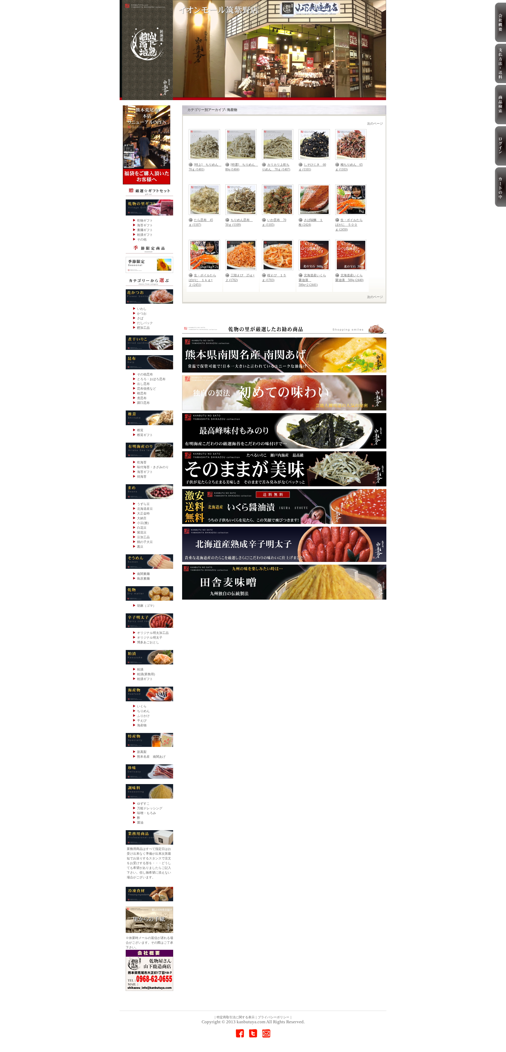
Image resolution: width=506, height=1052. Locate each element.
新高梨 (142, 752)
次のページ (375, 123)
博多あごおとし (148, 642)
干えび (142, 720)
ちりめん (143, 711)
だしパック (145, 323)
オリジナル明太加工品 (153, 633)
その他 (142, 239)
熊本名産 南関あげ (151, 757)
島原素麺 (143, 578)
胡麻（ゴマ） (146, 606)
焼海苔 (142, 476)
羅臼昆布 (143, 403)
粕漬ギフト (145, 235)
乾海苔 (142, 462)
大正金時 (143, 513)
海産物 (142, 725)
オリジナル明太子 (149, 637)
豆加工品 (143, 537)
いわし (142, 309)
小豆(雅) (143, 523)
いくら (142, 706)
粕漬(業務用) (146, 674)
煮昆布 (142, 398)
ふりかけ (143, 716)
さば (140, 318)
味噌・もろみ (146, 813)
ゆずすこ (143, 803)
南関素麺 (143, 574)
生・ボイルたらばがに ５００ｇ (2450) (349, 224)
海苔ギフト (145, 225)
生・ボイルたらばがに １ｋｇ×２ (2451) (202, 280)
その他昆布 (145, 374)
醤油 (140, 822)
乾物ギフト (145, 220)
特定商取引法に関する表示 (236, 1017)
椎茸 (140, 430)
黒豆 (140, 547)
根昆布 (142, 393)
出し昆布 (143, 384)
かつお (142, 313)
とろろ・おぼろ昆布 (151, 379)
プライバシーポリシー (273, 1017)
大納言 (142, 518)
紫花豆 (142, 532)
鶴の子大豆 (145, 542)
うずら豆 (143, 504)
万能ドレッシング (149, 808)
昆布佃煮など (146, 388)
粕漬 (140, 669)
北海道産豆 (145, 509)
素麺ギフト (145, 230)
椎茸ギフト (145, 435)
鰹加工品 (143, 328)
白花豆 (142, 528)
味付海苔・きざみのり (153, 467)
